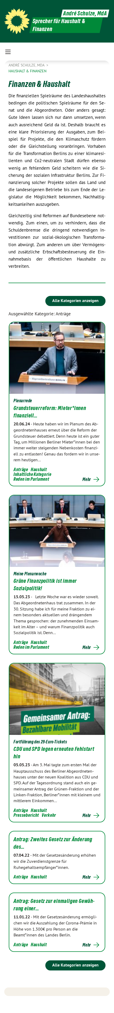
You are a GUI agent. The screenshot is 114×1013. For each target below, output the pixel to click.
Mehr (86, 479)
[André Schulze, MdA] (17, 21)
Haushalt (39, 469)
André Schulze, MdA (85, 13)
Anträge (21, 469)
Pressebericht (26, 815)
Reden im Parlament (31, 479)
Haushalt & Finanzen (27, 71)
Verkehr (49, 815)
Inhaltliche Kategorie (32, 474)
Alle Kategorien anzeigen (75, 300)
